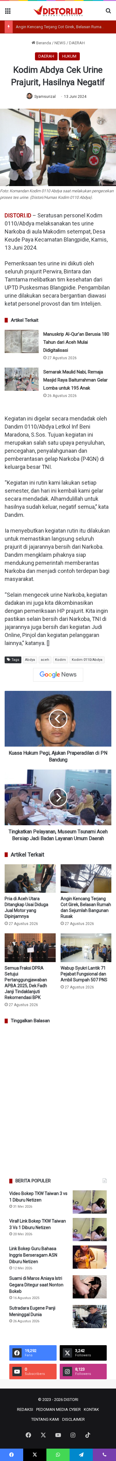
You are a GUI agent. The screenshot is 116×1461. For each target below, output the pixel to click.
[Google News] (58, 675)
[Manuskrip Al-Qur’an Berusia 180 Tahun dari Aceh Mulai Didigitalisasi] (22, 341)
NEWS (60, 43)
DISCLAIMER (73, 1419)
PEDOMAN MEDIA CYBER (58, 1409)
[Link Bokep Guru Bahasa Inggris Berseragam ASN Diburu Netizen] (90, 1257)
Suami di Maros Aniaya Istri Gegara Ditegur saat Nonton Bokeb (36, 1285)
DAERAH (77, 43)
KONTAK (91, 1409)
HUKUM (69, 56)
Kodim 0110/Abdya (87, 660)
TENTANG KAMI (45, 1419)
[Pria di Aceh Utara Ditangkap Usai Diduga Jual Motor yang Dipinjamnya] (30, 878)
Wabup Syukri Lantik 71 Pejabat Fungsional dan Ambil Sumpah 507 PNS (84, 974)
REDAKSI (25, 1409)
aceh (45, 660)
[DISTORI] (58, 10)
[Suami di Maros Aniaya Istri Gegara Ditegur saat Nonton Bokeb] (90, 1286)
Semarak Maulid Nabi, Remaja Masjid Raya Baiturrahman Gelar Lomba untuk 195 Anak (75, 380)
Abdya (30, 660)
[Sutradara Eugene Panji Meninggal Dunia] (90, 1316)
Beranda (43, 43)
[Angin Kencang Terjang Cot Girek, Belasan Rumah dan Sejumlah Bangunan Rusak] (86, 878)
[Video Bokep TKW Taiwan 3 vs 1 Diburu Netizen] (90, 1202)
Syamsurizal (45, 96)
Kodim (60, 660)
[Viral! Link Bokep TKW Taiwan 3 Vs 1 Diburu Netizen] (90, 1229)
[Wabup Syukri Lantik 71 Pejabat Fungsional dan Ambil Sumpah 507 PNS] (86, 947)
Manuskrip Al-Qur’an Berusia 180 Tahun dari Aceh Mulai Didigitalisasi (76, 342)
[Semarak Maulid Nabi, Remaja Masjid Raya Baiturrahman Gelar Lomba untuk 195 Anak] (22, 379)
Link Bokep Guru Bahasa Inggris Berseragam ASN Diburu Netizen (33, 1255)
